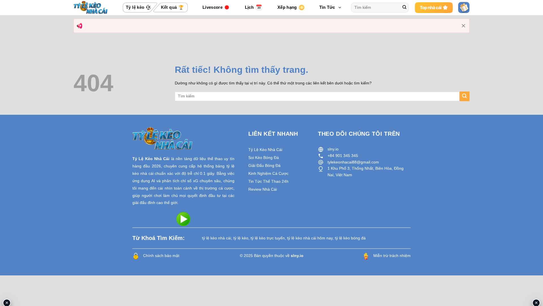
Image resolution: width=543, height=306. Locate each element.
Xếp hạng (287, 7)
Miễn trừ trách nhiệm (392, 255)
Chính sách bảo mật (161, 255)
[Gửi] (404, 7)
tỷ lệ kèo (240, 238)
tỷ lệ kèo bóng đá (350, 238)
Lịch (249, 7)
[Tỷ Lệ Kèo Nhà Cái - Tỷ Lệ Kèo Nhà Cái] (91, 7)
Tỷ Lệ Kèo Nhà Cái (150, 158)
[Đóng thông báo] (463, 26)
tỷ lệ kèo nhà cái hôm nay (310, 238)
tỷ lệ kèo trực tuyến (268, 238)
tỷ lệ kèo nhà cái (216, 238)
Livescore (212, 7)
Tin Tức (327, 7)
